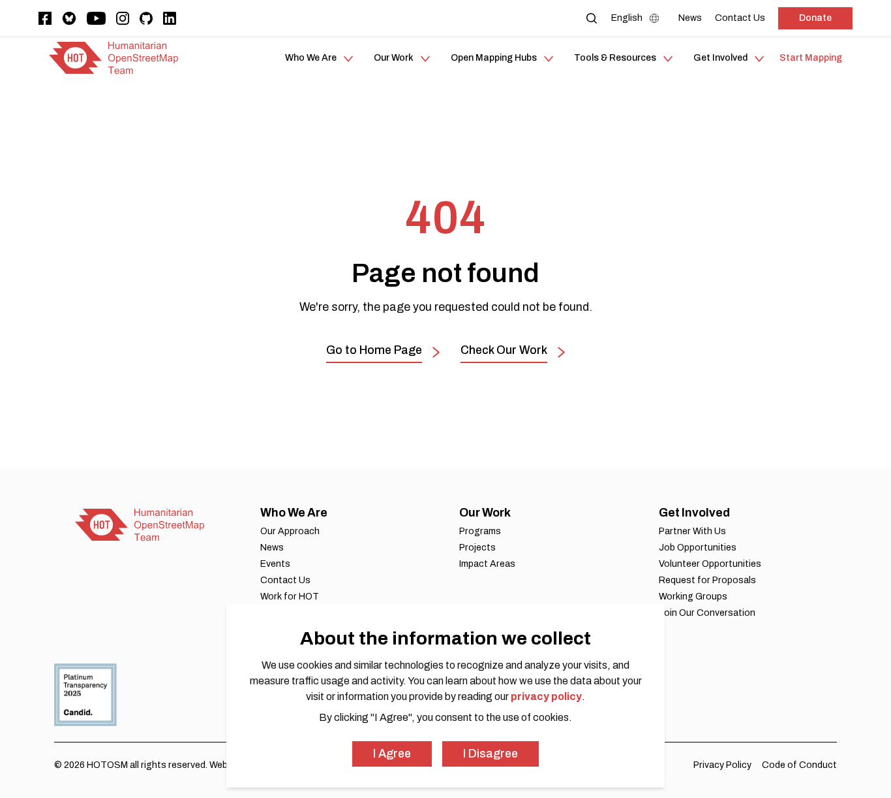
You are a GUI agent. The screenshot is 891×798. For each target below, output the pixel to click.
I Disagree (490, 753)
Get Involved (694, 512)
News (272, 547)
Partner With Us (692, 531)
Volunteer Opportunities (710, 564)
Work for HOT (289, 596)
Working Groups (693, 596)
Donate (815, 18)
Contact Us (285, 580)
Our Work (485, 512)
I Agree (392, 753)
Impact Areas (487, 564)
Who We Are (293, 512)
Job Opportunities (697, 547)
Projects (477, 547)
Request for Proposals (707, 580)
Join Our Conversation (707, 613)
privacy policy (546, 696)
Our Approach (290, 531)
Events (275, 564)
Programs (480, 531)
